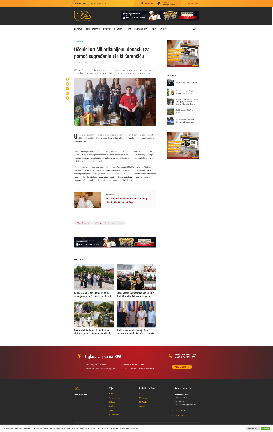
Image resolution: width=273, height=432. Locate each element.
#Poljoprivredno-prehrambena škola (109, 223)
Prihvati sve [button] (265, 428)
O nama (142, 393)
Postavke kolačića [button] (253, 428)
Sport (128, 29)
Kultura (107, 29)
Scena (153, 29)
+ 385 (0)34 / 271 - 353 (185, 357)
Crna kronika (140, 29)
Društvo (78, 29)
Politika (118, 29)
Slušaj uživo (148, 3)
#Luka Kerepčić (83, 223)
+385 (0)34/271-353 (182, 410)
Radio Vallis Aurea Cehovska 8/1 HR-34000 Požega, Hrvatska (185, 399)
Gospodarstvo (93, 29)
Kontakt (142, 406)
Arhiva (163, 29)
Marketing (143, 398)
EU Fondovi (143, 402)
